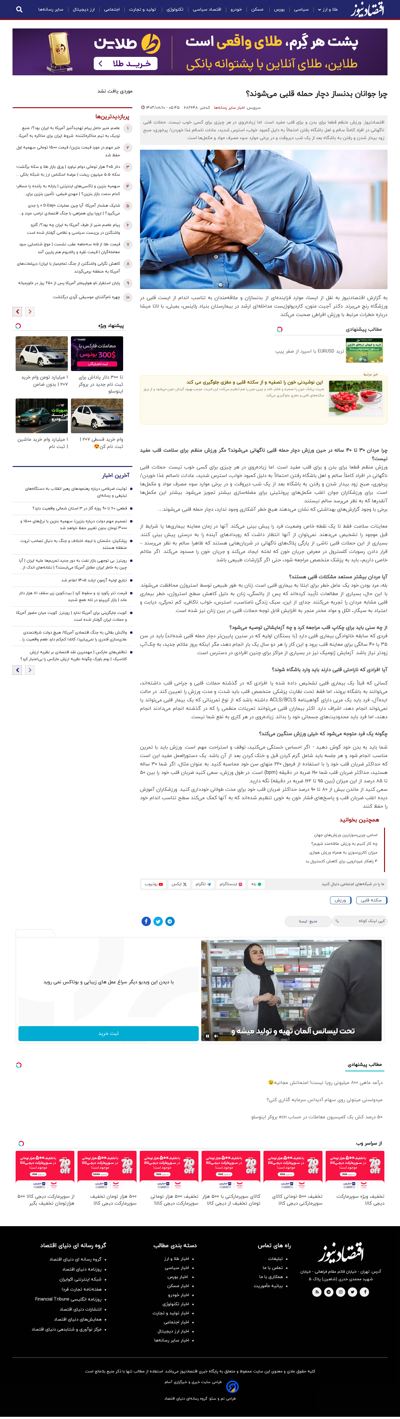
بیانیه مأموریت (268, 1286)
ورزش (340, 900)
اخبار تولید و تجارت (170, 1313)
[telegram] (329, 1292)
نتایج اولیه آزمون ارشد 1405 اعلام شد (94, 580)
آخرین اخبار (115, 475)
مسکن (258, 10)
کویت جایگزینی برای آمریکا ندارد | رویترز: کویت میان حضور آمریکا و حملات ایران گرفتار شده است (71, 616)
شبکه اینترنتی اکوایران (80, 1279)
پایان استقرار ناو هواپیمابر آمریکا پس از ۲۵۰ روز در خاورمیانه (69, 283)
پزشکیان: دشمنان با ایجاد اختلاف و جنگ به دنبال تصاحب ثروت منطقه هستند (73, 544)
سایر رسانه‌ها (50, 10)
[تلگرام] (170, 921)
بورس (279, 10)
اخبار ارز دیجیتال (173, 1331)
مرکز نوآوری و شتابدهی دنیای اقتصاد (67, 1329)
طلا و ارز (330, 10)
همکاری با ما (271, 1277)
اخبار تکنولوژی (175, 1304)
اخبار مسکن (178, 1286)
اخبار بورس (178, 1277)
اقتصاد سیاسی (207, 10)
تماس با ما (273, 1268)
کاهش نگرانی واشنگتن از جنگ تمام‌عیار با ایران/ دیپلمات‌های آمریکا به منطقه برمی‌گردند (68, 267)
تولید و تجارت (143, 10)
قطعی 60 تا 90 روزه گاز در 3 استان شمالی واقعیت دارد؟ (79, 508)
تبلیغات (275, 1259)
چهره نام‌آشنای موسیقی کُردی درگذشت (86, 297)
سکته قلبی (371, 900)
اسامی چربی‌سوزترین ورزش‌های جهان (346, 835)
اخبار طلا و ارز (176, 1259)
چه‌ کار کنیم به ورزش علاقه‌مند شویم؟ (344, 844)
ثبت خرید (108, 1033)
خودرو (236, 10)
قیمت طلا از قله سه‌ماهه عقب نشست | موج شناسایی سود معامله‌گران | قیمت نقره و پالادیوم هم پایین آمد (69, 248)
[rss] (317, 1292)
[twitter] (352, 1292)
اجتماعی (112, 10)
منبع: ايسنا (308, 921)
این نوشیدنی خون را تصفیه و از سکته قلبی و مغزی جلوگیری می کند (255, 382)
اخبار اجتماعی (176, 1322)
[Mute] (216, 1036)
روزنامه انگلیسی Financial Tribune (68, 1299)
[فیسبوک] (146, 921)
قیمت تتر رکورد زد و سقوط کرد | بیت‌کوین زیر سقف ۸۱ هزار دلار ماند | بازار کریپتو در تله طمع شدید (73, 596)
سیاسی (301, 10)
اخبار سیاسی (177, 1268)
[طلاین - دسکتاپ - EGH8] (200, 51)
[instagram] (340, 1292)
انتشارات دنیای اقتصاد (81, 1309)
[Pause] (207, 1036)
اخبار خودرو (178, 1295)
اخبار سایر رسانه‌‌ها (171, 1340)
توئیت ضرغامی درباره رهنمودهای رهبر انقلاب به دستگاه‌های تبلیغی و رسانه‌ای (76, 492)
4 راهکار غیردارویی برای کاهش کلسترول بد (342, 861)
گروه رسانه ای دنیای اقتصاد (75, 1259)
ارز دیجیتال (84, 10)
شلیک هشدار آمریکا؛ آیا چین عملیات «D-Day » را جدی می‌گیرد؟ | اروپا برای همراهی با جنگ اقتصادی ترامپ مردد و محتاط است (71, 210)
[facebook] (365, 1292)
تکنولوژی (175, 10)
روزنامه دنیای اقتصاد (82, 1269)
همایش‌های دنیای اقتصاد (78, 1319)
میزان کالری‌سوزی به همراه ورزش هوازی (343, 852)
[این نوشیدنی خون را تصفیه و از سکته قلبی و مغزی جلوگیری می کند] (355, 398)
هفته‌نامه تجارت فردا (82, 1289)
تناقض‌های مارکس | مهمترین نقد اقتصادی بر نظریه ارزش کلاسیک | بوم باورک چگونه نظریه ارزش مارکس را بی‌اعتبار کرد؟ (73, 655)
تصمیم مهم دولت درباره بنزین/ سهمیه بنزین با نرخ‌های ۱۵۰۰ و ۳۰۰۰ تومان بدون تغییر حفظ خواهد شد (73, 525)
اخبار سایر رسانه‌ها (229, 108)
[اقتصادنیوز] (340, 1253)
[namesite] (367, 9)
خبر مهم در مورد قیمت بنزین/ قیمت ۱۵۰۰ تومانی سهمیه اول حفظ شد (68, 151)
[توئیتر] (158, 921)
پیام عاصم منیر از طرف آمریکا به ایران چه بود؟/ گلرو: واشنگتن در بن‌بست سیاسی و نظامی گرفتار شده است (73, 229)
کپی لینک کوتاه (372, 921)
